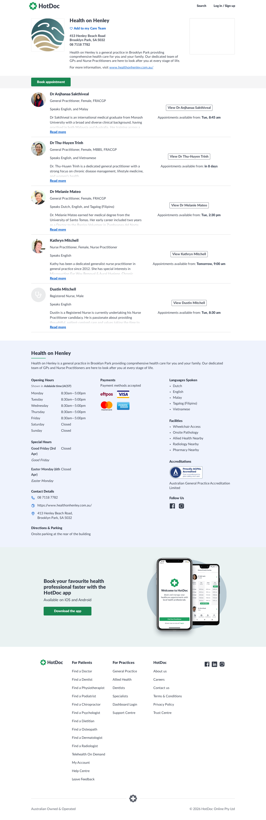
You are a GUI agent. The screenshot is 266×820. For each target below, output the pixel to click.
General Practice (125, 671)
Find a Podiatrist (84, 696)
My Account (81, 762)
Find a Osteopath (84, 729)
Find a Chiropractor (86, 704)
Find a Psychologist (86, 713)
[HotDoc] (44, 6)
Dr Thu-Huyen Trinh (66, 143)
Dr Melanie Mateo (65, 192)
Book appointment (51, 82)
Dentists (119, 688)
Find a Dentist (82, 679)
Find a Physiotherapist (88, 688)
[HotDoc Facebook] (207, 664)
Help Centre (81, 771)
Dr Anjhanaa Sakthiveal (69, 94)
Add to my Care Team (90, 28)
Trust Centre (162, 713)
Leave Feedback (83, 779)
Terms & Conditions (167, 696)
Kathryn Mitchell (64, 241)
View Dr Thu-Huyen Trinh (189, 156)
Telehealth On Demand (88, 754)
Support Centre (124, 713)
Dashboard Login (125, 704)
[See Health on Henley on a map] (212, 36)
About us (160, 671)
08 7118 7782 (47, 497)
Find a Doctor (82, 671)
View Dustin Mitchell (189, 303)
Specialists (120, 696)
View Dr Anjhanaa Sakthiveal (189, 107)
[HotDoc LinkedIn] (214, 664)
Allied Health (122, 679)
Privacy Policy (163, 704)
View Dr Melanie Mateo (189, 205)
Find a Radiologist (85, 746)
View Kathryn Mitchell (189, 254)
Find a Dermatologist (87, 737)
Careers (159, 679)
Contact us (161, 688)
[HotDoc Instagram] (222, 664)
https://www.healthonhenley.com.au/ (64, 505)
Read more (58, 132)
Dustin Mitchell (63, 289)
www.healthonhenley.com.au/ (131, 67)
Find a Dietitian (83, 721)
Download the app (67, 611)
